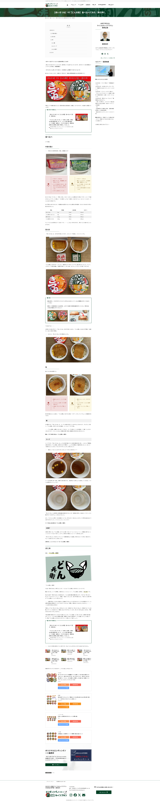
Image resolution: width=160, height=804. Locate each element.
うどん (53, 772)
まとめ (51, 52)
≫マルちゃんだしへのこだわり (62, 519)
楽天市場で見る (75, 684)
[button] (56, 764)
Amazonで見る (63, 684)
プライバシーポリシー (50, 781)
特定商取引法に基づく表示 (60, 781)
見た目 (52, 36)
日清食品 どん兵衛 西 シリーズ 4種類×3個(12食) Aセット (70, 733)
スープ (54, 46)
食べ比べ (52, 30)
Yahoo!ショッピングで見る (63, 687)
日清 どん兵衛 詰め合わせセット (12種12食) (67, 716)
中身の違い (53, 33)
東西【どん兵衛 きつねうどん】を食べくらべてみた (71, 651)
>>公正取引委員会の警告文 (51, 605)
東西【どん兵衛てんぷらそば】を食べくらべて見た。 (87, 660)
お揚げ (54, 49)
